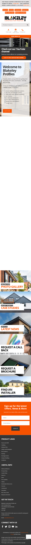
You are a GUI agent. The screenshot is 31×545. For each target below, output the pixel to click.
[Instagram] (9, 526)
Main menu (14, 36)
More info (16, 3)
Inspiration (25, 10)
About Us (5, 10)
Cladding (3, 445)
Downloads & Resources (6, 484)
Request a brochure (21, 12)
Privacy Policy (4, 471)
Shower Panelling (5, 458)
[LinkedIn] (16, 526)
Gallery (3, 481)
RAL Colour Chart (9, 12)
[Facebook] (2, 526)
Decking (3, 453)
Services (11, 10)
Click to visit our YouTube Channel (14, 57)
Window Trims (4, 447)
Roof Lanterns (4, 451)
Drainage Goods (5, 455)
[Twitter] (6, 526)
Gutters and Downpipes (6, 449)
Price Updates (4, 479)
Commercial (18, 10)
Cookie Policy (4, 473)
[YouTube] (13, 526)
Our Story (7, 111)
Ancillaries (3, 460)
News (2, 477)
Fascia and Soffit (5, 443)
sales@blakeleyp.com (9, 517)
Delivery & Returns (5, 468)
